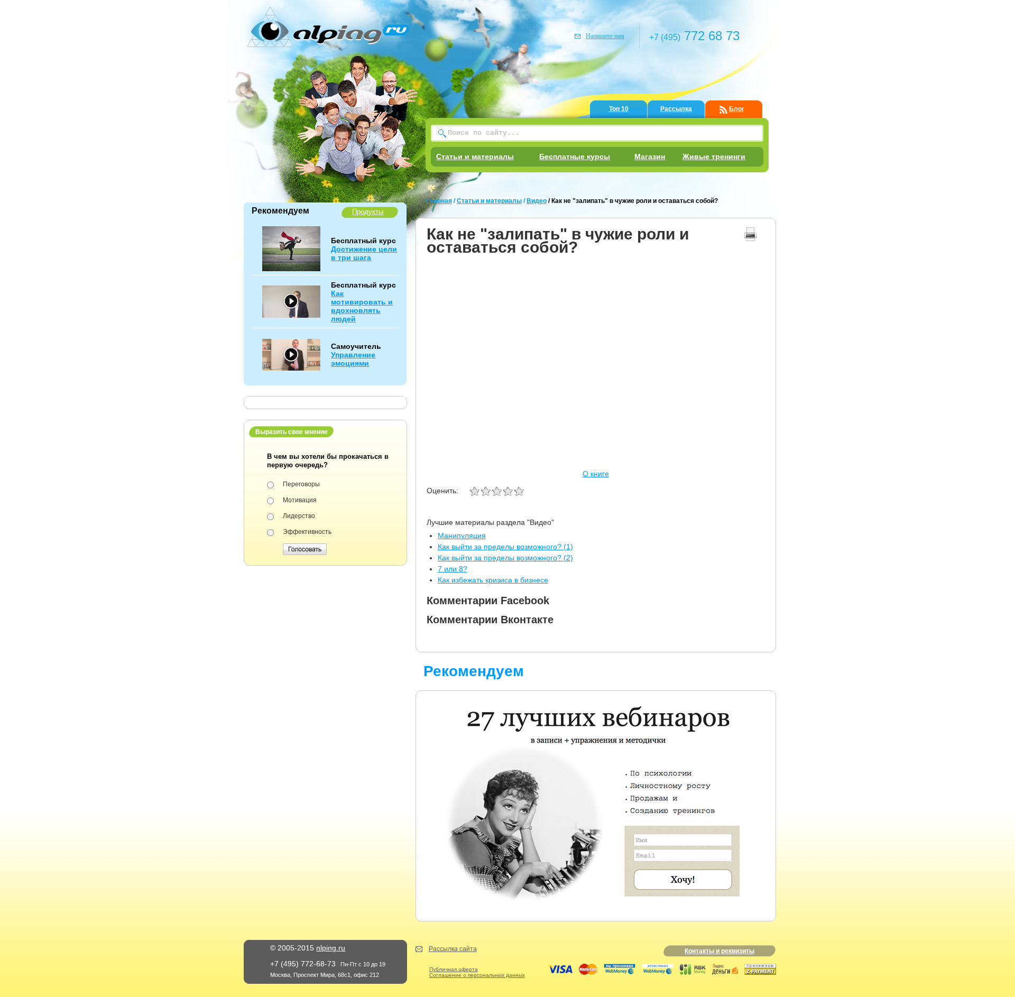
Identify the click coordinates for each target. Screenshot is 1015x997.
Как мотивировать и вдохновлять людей (362, 306)
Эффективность (307, 532)
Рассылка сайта (453, 949)
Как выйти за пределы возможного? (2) (505, 557)
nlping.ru (330, 948)
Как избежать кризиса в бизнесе (493, 580)
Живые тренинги (713, 156)
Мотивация (300, 500)
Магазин (649, 156)
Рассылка (676, 109)
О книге (596, 473)
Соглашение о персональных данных (477, 975)
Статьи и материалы (475, 156)
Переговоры (301, 484)
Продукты (367, 212)
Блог (736, 109)
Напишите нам (605, 36)
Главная (439, 201)
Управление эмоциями (353, 358)
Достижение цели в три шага (364, 253)
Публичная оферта (453, 969)
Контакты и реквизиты (719, 951)
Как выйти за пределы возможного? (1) (505, 546)
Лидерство (299, 516)
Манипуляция (462, 535)
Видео (537, 201)
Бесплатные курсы (574, 156)
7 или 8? (452, 569)
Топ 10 (619, 109)
